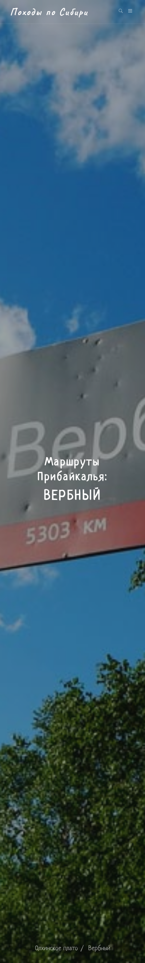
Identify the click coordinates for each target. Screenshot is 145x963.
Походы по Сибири (49, 11)
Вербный (99, 948)
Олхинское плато (56, 948)
